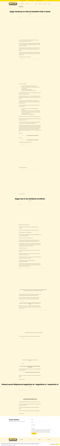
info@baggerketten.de (24, 0)
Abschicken (33, 433)
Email (32, 422)
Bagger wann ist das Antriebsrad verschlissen (30, 199)
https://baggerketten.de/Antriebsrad (23, 261)
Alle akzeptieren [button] (57, 444)
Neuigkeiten (22, 413)
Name (32, 419)
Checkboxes (33, 428)
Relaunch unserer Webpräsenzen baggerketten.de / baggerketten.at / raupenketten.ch (30, 384)
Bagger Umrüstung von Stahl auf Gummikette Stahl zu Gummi (30, 12)
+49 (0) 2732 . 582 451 (32, 0)
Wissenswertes (23, 193)
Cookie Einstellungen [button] (53, 444)
